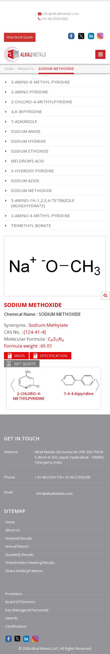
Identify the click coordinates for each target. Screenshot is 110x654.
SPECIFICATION (53, 355)
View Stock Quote (20, 37)
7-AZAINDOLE (24, 121)
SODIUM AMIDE (26, 131)
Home (9, 69)
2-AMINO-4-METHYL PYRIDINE (40, 215)
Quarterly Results (19, 554)
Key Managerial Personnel (26, 610)
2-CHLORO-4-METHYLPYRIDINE (41, 101)
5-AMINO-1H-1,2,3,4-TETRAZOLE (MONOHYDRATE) (42, 203)
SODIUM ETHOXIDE (30, 151)
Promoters (13, 593)
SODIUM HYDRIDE (28, 141)
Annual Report (17, 546)
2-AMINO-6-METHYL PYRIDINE (40, 82)
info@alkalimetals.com (60, 13)
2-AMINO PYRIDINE (29, 91)
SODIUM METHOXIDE (31, 190)
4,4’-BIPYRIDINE (26, 111)
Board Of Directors (20, 601)
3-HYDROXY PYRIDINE (32, 170)
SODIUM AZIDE (25, 180)
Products (25, 69)
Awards (11, 618)
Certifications (16, 626)
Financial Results (18, 538)
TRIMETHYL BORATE (31, 225)
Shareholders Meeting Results (29, 562)
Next (97, 385)
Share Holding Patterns (24, 570)
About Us (12, 530)
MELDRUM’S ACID (27, 161)
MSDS (19, 355)
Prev (12, 385)
